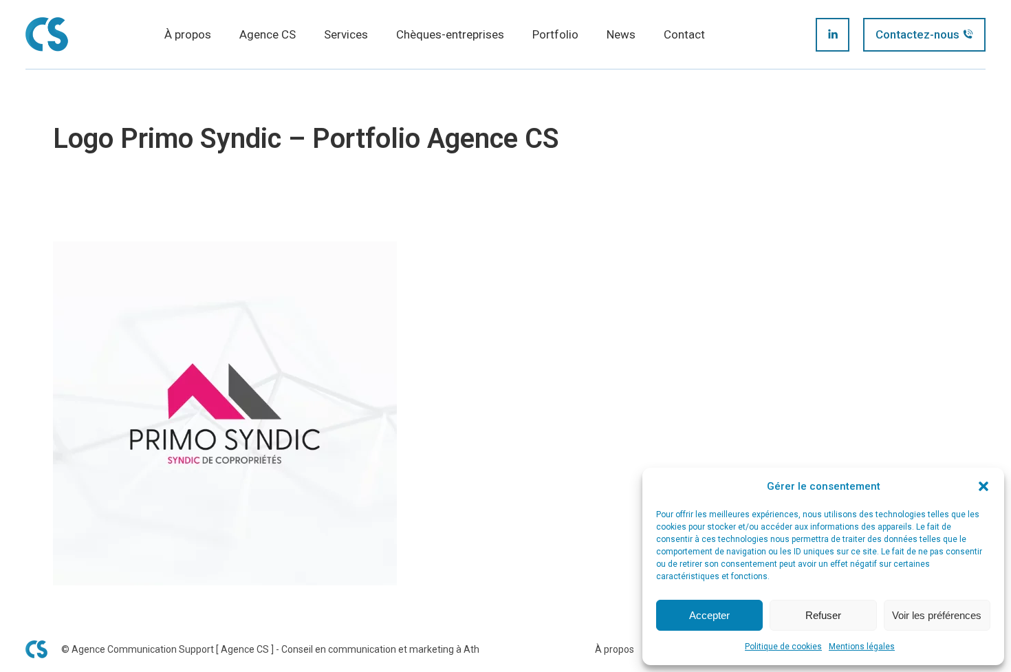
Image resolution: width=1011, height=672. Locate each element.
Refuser (823, 615)
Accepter (709, 615)
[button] (983, 486)
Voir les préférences (936, 615)
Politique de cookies (783, 646)
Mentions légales (862, 646)
